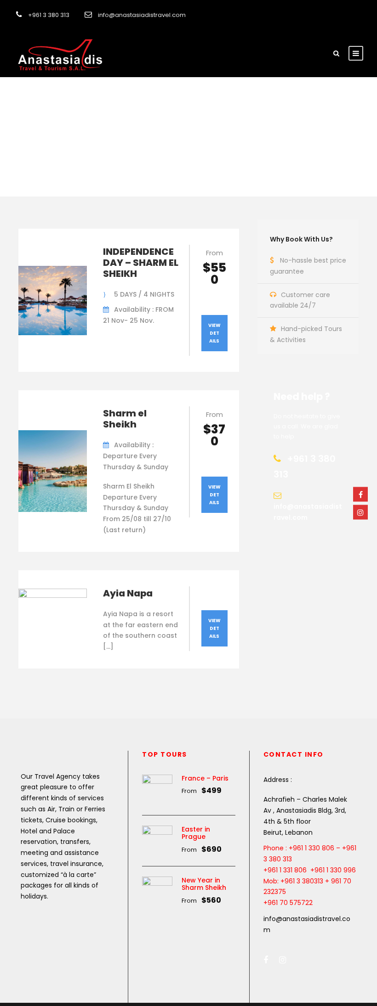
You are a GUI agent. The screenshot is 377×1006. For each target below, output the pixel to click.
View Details (214, 333)
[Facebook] (360, 494)
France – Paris (205, 778)
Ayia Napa (128, 593)
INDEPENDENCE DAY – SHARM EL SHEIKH (140, 262)
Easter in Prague (196, 833)
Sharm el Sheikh (125, 419)
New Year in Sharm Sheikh (204, 884)
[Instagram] (360, 512)
